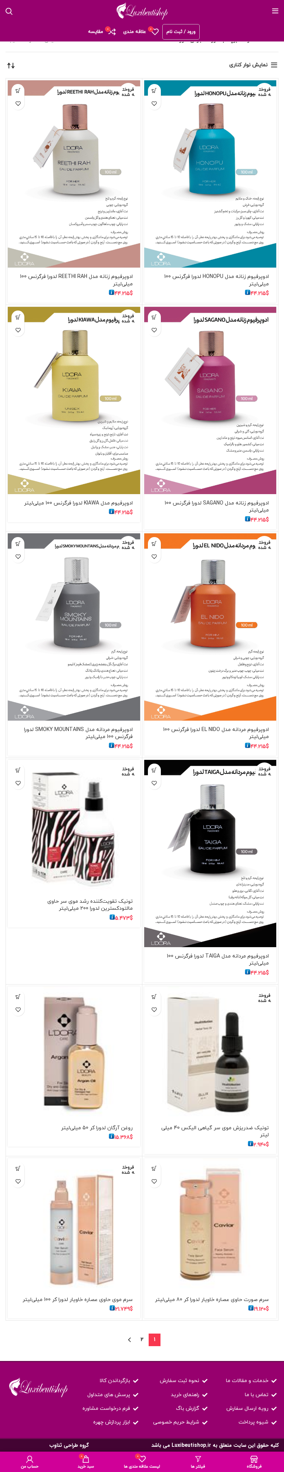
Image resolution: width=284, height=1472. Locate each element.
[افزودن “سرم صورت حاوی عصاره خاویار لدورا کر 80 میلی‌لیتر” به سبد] (154, 1168)
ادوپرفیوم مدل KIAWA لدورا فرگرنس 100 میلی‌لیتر (78, 503)
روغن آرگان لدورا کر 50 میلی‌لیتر (97, 1127)
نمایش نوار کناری (248, 64)
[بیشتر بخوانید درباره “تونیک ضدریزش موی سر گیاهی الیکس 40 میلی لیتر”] (154, 996)
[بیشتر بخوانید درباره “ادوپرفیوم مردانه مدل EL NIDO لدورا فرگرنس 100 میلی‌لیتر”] (154, 543)
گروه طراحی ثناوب (69, 1445)
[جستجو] (9, 11)
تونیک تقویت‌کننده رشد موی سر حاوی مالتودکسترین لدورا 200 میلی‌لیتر (90, 905)
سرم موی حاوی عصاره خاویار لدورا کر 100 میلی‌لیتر (78, 1299)
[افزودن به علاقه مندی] (154, 103)
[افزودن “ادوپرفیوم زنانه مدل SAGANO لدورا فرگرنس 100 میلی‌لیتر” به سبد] (154, 317)
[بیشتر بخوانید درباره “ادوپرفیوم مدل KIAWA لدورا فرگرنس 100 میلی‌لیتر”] (17, 317)
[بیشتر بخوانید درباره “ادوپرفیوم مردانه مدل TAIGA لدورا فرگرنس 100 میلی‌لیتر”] (154, 770)
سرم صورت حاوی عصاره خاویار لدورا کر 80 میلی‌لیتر (212, 1299)
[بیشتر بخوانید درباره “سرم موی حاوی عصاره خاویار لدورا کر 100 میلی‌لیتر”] (17, 1168)
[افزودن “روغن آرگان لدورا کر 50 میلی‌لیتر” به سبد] (17, 996)
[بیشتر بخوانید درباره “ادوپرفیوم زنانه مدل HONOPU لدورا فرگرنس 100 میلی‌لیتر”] (154, 90)
